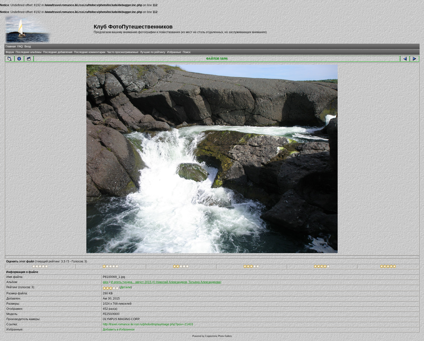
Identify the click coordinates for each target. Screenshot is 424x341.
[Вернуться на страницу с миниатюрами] (9, 58)
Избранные (174, 52)
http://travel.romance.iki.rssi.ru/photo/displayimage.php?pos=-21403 (148, 324)
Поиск (186, 52)
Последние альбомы (28, 52)
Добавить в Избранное (119, 329)
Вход (28, 46)
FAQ (20, 46)
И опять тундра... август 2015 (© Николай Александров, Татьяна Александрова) (166, 282)
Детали (125, 287)
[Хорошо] (251, 267)
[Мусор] (40, 267)
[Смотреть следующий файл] (414, 58)
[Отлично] (322, 267)
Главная (11, 46)
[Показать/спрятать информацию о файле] (19, 58)
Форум (10, 52)
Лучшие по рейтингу (152, 52)
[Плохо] (111, 267)
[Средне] (181, 267)
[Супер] (388, 267)
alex (105, 282)
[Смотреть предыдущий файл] (404, 58)
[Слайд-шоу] (28, 58)
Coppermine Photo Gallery (218, 336)
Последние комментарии (89, 52)
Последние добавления (57, 52)
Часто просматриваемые (122, 52)
